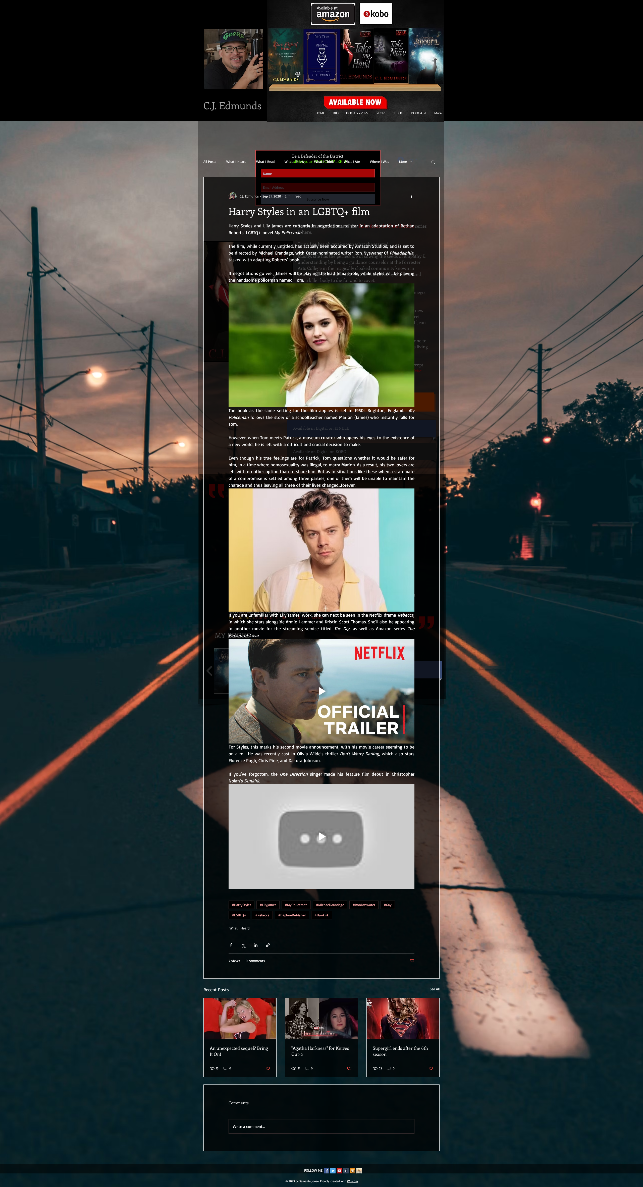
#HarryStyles (241, 905)
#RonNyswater (364, 905)
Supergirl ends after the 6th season (400, 1051)
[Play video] (321, 691)
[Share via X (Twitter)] (243, 945)
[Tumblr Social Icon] (346, 1170)
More (403, 161)
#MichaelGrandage (330, 905)
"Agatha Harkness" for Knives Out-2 (320, 1051)
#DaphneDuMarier (292, 915)
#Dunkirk (321, 915)
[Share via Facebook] (231, 945)
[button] (433, 162)
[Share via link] (267, 945)
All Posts (209, 161)
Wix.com (352, 1181)
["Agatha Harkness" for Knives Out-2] (321, 1018)
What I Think (324, 161)
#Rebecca (262, 915)
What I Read (265, 161)
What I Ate (352, 161)
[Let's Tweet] (333, 1170)
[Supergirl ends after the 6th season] (403, 1018)
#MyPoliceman (296, 905)
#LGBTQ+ (239, 915)
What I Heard (236, 161)
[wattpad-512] (352, 1170)
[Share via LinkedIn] (255, 945)
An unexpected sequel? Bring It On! (239, 1051)
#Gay (388, 905)
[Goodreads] (359, 1170)
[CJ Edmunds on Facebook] (326, 1170)
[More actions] (411, 196)
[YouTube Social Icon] (339, 1170)
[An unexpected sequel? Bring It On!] (240, 1018)
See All (435, 989)
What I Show (294, 161)
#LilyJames (268, 905)
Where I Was (379, 161)
